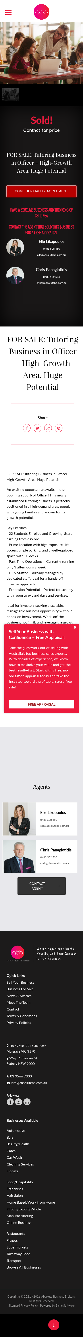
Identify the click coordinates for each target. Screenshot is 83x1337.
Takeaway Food (18, 1254)
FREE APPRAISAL (41, 704)
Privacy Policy (29, 1305)
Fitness (12, 1240)
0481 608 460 (51, 249)
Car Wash (14, 1157)
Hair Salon (15, 1195)
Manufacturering (20, 1215)
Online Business (19, 1222)
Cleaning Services (20, 1164)
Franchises (15, 1189)
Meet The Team (18, 1002)
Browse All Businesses (24, 1267)
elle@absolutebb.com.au (51, 254)
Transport (14, 1260)
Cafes (11, 1151)
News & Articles (19, 996)
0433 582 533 (51, 276)
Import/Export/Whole (24, 1209)
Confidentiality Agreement (41, 191)
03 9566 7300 (21, 1076)
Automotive (16, 1130)
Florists (12, 1171)
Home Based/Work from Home (31, 1202)
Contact (13, 1009)
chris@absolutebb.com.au (52, 283)
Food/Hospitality (20, 1182)
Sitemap (13, 1305)
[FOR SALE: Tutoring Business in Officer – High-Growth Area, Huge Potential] (41, 52)
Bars (10, 1137)
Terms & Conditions (22, 1016)
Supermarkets (17, 1247)
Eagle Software (65, 1305)
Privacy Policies (19, 1022)
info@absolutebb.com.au (29, 1083)
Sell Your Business (20, 982)
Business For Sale (20, 989)
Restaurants (16, 1233)
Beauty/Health (18, 1144)
